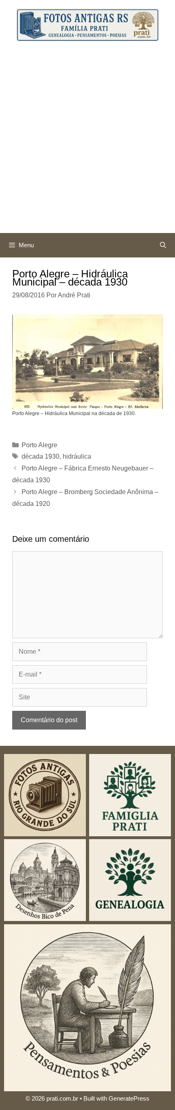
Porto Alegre (39, 445)
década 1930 (40, 456)
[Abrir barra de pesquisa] (163, 245)
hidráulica (77, 456)
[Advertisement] (87, 141)
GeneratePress (129, 1098)
